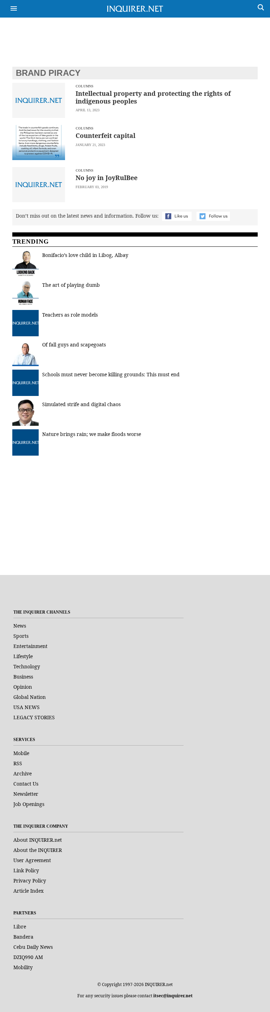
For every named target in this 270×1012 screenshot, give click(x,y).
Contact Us (25, 783)
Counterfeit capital (105, 135)
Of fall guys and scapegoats (74, 344)
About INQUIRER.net (37, 839)
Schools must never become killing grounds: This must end (111, 374)
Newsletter (25, 794)
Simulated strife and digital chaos (81, 404)
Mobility (23, 967)
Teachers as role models (70, 314)
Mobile (21, 753)
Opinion (22, 686)
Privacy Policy (29, 880)
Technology (26, 666)
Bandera (23, 936)
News (19, 625)
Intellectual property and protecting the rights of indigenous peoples (153, 97)
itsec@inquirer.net (173, 996)
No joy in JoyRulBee (106, 177)
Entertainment (30, 646)
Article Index (28, 890)
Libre (19, 926)
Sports (20, 636)
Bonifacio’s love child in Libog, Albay (85, 255)
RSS (17, 763)
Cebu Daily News (33, 947)
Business (23, 676)
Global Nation (29, 697)
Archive (22, 773)
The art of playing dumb (71, 285)
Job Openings (28, 804)
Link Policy (26, 870)
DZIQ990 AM (28, 957)
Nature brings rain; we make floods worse (91, 434)
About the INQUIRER (37, 850)
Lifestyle (23, 656)
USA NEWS (26, 707)
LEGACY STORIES (34, 717)
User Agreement (32, 860)
